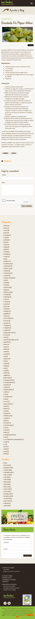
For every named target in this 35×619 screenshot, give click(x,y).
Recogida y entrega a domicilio (11, 588)
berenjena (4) (7, 254)
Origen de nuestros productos (11, 571)
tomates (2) (7, 301)
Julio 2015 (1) (7, 503)
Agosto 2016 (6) (8, 475)
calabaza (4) (7, 240)
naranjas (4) (7, 354)
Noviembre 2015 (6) (8, 496)
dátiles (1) (6, 432)
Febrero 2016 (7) (8, 489)
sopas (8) (6, 237)
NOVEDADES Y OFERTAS (8, 580)
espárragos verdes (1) (9, 380)
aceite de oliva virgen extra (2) (11, 339)
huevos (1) (6, 344)
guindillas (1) (7, 313)
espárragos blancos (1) (9, 382)
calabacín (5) (7, 271)
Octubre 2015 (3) (8, 498)
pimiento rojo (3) (8, 268)
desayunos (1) (7, 423)
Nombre (6, 542)
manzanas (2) (7, 413)
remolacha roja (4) (8, 263)
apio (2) (6, 356)
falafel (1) (6, 453)
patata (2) (6, 244)
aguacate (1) (7, 358)
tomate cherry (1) (8, 273)
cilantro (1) (6, 373)
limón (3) (6, 337)
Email (5, 549)
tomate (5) (6, 256)
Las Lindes (6, 569)
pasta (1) (6, 446)
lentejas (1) (7, 309)
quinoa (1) (6, 406)
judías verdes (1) (8, 377)
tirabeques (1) (7, 325)
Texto (3, 182)
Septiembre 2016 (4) (9, 472)
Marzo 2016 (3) (7, 486)
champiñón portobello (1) (10, 435)
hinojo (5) (6, 249)
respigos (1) (7, 418)
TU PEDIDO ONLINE (7, 576)
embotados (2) (7, 297)
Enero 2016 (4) (7, 491)
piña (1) (6, 368)
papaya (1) (6, 366)
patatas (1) (7, 304)
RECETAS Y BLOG (6, 578)
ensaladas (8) (7, 294)
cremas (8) (6, 230)
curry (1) (6, 394)
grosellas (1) (7, 323)
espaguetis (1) (7, 328)
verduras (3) (7, 387)
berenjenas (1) (7, 385)
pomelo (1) (6, 363)
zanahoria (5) (7, 275)
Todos (5, 463)
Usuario (3, 175)
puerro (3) (6, 228)
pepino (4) (6, 290)
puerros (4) (6, 306)
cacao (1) (6, 427)
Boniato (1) (7, 408)
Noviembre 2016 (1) (8, 467)
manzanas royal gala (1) (9, 278)
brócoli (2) (6, 285)
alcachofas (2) (7, 235)
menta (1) (6, 451)
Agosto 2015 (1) (8, 501)
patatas (14, 153)
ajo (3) (5, 259)
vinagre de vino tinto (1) (9, 332)
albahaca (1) (7, 375)
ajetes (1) (6, 347)
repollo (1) (6, 442)
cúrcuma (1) (7, 430)
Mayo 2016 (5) (7, 482)
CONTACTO (4, 581)
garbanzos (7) (7, 261)
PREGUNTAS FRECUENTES (9, 584)
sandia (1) (6, 351)
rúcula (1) (6, 411)
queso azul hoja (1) (8, 404)
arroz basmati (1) (8, 396)
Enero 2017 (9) (7, 465)
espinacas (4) (7, 330)
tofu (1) (6, 280)
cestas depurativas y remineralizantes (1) (14, 439)
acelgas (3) (6, 247)
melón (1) (6, 449)
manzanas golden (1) (9, 389)
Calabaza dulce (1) (8, 266)
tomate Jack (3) (8, 287)
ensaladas (5, 153)
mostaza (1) (7, 335)
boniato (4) (7, 225)
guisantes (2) (7, 342)
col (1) (5, 444)
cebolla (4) (6, 282)
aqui (3, 615)
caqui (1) (6, 437)
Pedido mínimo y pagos (9, 590)
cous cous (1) (7, 320)
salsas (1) (6, 299)
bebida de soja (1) (8, 415)
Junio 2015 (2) (7, 505)
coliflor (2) (6, 392)
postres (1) (7, 401)
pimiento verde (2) (8, 292)
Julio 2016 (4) (7, 477)
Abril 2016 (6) (7, 484)
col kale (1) (6, 252)
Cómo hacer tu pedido (9, 586)
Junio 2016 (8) (7, 479)
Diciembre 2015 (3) (8, 494)
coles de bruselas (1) (9, 425)
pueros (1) (6, 233)
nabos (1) (6, 420)
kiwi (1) (6, 361)
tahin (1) (6, 399)
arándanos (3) (7, 311)
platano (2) (6, 349)
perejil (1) (6, 370)
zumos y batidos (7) (8, 318)
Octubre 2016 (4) (8, 470)
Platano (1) (6, 316)
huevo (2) (6, 242)
